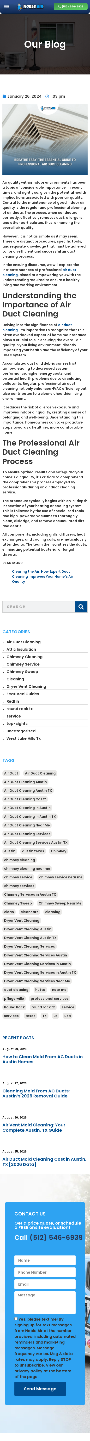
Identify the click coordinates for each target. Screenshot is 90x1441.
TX (44, 1015)
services (11, 1015)
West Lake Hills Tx (23, 738)
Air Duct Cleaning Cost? (25, 799)
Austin (9, 851)
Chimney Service (23, 664)
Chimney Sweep (22, 671)
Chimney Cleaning (24, 657)
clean (9, 912)
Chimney (58, 851)
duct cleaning (16, 989)
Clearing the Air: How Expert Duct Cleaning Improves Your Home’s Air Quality (42, 576)
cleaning (52, 912)
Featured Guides (22, 694)
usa (67, 1015)
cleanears (29, 912)
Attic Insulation (21, 649)
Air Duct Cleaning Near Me (27, 825)
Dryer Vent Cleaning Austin (27, 929)
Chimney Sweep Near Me (60, 903)
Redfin (12, 701)
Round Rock (14, 1007)
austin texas (33, 851)
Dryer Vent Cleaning (26, 686)
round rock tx (19, 709)
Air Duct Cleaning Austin (25, 782)
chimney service (18, 877)
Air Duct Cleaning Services (27, 833)
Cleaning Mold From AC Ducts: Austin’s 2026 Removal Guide (36, 1093)
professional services (50, 998)
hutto (40, 989)
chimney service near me (61, 877)
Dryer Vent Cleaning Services (29, 946)
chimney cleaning (19, 860)
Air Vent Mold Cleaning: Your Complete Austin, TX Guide (33, 1127)
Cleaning (15, 679)
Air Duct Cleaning (23, 642)
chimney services (19, 885)
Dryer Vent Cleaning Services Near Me (37, 981)
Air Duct (11, 773)
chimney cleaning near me (27, 868)
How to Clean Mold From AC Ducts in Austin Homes (42, 1059)
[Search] (81, 606)
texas (30, 1015)
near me (59, 989)
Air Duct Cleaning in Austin (27, 807)
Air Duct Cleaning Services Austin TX (36, 842)
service (13, 716)
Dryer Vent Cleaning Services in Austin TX (40, 972)
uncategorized (21, 731)
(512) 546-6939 (56, 1237)
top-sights (17, 723)
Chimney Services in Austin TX (30, 894)
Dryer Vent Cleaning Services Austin (35, 955)
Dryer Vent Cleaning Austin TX (30, 937)
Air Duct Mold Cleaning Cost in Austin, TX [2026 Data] (44, 1161)
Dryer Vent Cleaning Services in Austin (37, 963)
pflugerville (14, 998)
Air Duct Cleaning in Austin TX (30, 816)
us (56, 1015)
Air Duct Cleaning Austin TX (28, 790)
